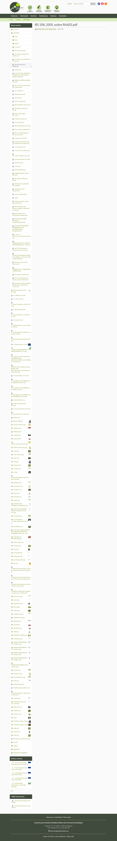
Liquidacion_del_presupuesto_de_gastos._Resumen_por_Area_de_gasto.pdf (21, 570)
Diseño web (70, 836)
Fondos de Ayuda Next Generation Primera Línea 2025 (19, 763)
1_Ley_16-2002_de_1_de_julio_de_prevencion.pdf (21, 236)
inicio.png (16, 549)
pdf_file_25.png (18, 628)
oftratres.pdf (17, 97)
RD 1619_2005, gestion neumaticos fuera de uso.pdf (20, 249)
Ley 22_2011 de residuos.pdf (22, 150)
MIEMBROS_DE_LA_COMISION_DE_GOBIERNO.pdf (21, 270)
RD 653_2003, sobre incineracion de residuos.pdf (19, 214)
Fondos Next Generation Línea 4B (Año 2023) (19, 773)
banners (15, 742)
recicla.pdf (17, 166)
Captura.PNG (17, 438)
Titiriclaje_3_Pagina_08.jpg (21, 721)
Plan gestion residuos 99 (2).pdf (20, 179)
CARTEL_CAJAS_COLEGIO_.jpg (19, 444)
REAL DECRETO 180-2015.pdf (22, 105)
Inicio (11, 19)
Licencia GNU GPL (60, 836)
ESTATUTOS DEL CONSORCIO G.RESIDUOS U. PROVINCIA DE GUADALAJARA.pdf (21, 75)
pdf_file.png (17, 624)
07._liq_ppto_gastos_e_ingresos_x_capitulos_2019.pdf (21, 333)
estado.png (17, 500)
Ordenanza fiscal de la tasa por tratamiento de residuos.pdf (20, 142)
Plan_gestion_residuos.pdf (21, 274)
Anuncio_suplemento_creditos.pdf (20, 414)
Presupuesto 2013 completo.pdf (18, 189)
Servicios (34, 16)
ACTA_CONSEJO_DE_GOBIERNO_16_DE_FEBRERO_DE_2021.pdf (21, 381)
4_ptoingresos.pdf (18, 320)
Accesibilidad (58, 817)
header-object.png (18, 542)
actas (16, 36)
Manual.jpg (17, 607)
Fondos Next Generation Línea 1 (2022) (20, 806)
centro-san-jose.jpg (19, 454)
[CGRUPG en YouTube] (102, 3)
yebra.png (16, 735)
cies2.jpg (16, 461)
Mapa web (49, 817)
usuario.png (17, 731)
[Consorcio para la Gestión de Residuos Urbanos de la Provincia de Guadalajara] (17, 6)
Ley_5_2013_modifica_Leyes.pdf (21, 155)
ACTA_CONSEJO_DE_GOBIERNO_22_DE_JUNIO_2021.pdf (21, 388)
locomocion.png (18, 596)
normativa (17, 47)
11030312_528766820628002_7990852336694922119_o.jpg (20, 350)
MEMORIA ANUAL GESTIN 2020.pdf (20, 174)
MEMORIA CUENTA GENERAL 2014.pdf (21, 81)
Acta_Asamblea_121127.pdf (20, 375)
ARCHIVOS (26, 19)
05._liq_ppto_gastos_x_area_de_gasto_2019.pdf (20, 326)
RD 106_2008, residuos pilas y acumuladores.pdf (21, 86)
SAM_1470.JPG (18, 707)
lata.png (16, 563)
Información (24, 16)
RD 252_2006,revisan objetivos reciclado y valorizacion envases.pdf (21, 208)
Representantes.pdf (19, 94)
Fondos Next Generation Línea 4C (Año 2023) (19, 768)
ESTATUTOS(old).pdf (20, 170)
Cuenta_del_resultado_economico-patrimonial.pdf (20, 478)
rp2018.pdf (17, 69)
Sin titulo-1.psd (17, 714)
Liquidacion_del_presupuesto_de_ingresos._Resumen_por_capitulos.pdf (20, 578)
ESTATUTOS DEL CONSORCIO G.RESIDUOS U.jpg (19, 504)
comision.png (17, 468)
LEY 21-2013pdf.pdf (19, 101)
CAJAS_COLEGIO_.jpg (19, 424)
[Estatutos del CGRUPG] (48, 8)
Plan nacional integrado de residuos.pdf (20, 54)
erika (16, 40)
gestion (17, 43)
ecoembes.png (17, 496)
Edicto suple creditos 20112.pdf (19, 114)
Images (18, 19)
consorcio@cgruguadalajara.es (59, 831)
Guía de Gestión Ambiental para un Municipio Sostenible (18, 785)
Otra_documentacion (20, 50)
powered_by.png (18, 638)
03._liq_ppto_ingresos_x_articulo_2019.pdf (21, 305)
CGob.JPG (16, 458)
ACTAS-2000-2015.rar (19, 400)
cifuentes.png (17, 465)
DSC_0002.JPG (18, 489)
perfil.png (16, 631)
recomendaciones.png (19, 677)
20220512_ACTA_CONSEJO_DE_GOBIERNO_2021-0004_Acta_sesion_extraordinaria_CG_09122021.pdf (20, 369)
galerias (15, 745)
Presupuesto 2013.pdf (20, 138)
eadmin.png (17, 493)
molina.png (17, 610)
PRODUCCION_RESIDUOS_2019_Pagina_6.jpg (19, 665)
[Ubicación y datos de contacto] (57, 8)
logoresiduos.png (18, 603)
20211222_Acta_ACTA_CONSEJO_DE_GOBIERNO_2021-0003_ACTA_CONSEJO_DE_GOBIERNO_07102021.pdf (21, 359)
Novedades (62, 16)
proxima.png (17, 670)
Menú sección (16, 25)
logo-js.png (16, 600)
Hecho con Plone (48, 836)
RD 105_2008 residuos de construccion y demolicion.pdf (20, 278)
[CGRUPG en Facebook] (99, 3)
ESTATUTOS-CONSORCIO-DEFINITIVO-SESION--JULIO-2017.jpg (19, 510)
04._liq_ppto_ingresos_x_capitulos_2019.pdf (20, 315)
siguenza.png (17, 710)
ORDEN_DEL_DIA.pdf (18, 617)
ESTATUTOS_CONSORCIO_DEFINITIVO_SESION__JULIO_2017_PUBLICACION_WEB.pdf (21, 257)
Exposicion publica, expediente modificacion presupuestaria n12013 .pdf (21, 285)
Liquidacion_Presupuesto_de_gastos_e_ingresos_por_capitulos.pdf (20, 592)
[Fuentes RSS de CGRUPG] (105, 3)
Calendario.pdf (17, 431)
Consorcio (14, 16)
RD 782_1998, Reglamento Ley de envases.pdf (20, 133)
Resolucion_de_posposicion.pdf (21, 738)
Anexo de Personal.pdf (20, 194)
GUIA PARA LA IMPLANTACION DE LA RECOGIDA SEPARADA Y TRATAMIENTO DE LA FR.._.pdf (20, 531)
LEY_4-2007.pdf (18, 90)
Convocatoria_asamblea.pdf (22, 129)
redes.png (16, 680)
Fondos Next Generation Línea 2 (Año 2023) (19, 778)
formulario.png (17, 516)
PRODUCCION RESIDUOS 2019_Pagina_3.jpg (19, 643)
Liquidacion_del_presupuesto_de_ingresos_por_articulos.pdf (20, 585)
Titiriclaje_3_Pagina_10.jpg (21, 724)
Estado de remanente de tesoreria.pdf (19, 263)
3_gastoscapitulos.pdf (19, 309)
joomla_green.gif (18, 556)
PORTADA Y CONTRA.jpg (20, 635)
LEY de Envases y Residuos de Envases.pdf (21, 60)
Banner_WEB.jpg (18, 421)
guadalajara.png (18, 526)
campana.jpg (17, 435)
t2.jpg (15, 717)
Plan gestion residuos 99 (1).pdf (20, 109)
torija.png (16, 728)
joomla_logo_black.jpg (19, 559)
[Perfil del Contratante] (39, 8)
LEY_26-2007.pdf (19, 122)
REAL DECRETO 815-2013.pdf (22, 126)
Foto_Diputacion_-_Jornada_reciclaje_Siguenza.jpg (19, 521)
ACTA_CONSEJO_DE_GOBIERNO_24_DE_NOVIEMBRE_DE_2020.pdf (21, 395)
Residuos (53, 16)
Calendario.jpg (17, 428)
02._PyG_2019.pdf (18, 299)
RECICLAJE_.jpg (18, 673)
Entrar (70, 4)
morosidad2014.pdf (19, 147)
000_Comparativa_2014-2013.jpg (19, 291)
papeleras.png (17, 621)
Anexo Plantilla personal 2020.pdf (18, 404)
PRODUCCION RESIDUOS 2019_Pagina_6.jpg (19, 658)
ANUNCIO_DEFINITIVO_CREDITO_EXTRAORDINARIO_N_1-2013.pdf (21, 244)
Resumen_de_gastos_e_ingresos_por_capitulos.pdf (20, 693)
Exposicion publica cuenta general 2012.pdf (20, 202)
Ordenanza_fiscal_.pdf (20, 119)
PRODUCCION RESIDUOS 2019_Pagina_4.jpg (19, 648)
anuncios (15, 29)
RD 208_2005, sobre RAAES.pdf (46, 29)
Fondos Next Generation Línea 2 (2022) (20, 801)
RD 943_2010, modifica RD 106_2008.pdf (20, 184)
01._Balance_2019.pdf (19, 295)
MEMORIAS (16, 749)
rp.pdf (16, 198)
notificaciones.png (18, 614)
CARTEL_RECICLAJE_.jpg (20, 447)
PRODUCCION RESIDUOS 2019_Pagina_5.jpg (19, 653)
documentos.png (18, 486)
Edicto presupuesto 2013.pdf (22, 159)
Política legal (67, 817)
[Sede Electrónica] (30, 8)
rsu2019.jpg (17, 698)
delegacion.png (18, 482)
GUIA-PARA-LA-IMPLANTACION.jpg (16, 537)
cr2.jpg (15, 472)
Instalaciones (43, 16)
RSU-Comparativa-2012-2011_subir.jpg (18, 702)
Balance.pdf (16, 417)
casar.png (16, 451)
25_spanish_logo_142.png (20, 344)
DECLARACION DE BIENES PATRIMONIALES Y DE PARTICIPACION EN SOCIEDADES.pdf (20, 228)
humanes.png (17, 545)
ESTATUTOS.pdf (18, 162)
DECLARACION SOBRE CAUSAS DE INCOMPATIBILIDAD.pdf (19, 220)
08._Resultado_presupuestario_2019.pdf (20, 340)
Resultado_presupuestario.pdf (21, 687)
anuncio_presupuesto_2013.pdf (21, 408)
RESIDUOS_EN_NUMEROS (20, 753)
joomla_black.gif (18, 552)
